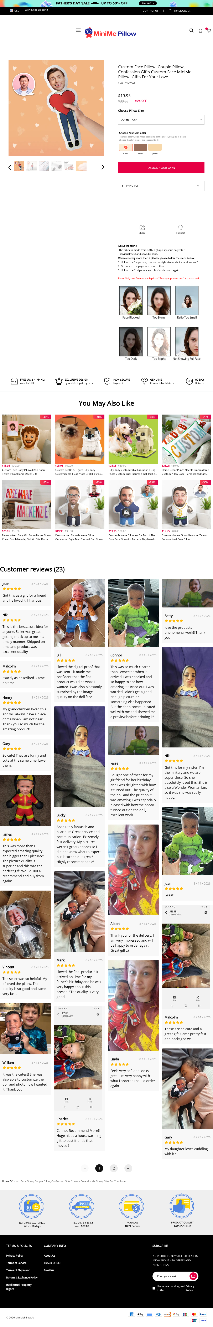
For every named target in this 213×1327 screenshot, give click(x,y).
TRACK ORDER (52, 1263)
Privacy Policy (14, 1255)
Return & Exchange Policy (22, 1277)
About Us (49, 1255)
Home (5, 1181)
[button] (18, 108)
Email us (49, 1270)
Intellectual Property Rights (19, 1287)
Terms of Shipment (18, 1270)
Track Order (182, 10)
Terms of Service (16, 1263)
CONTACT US (151, 10)
